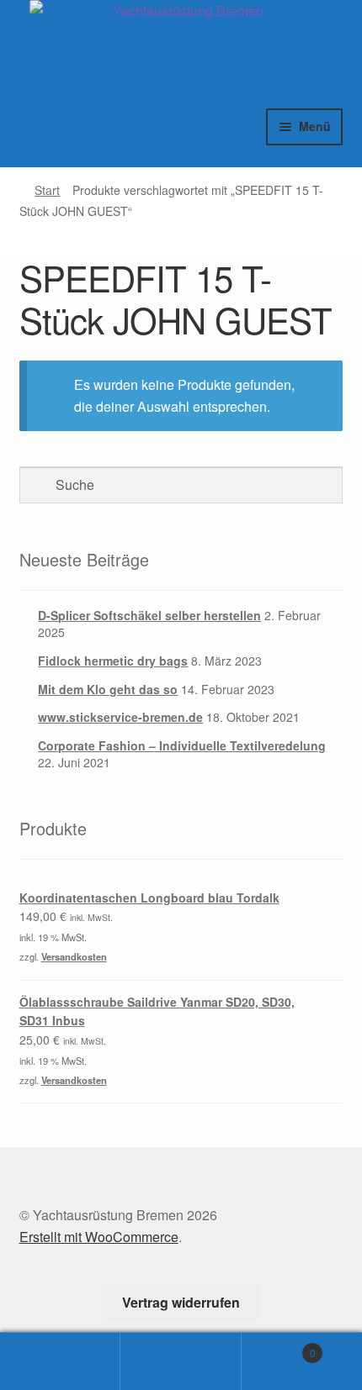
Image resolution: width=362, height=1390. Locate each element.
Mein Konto (60, 1361)
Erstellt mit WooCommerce (98, 1236)
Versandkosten (74, 956)
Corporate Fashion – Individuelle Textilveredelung (182, 745)
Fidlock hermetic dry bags (113, 660)
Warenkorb (279, 1347)
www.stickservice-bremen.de (120, 716)
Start (47, 190)
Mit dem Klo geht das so (108, 689)
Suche (180, 1361)
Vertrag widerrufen (181, 1302)
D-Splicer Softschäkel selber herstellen (149, 615)
